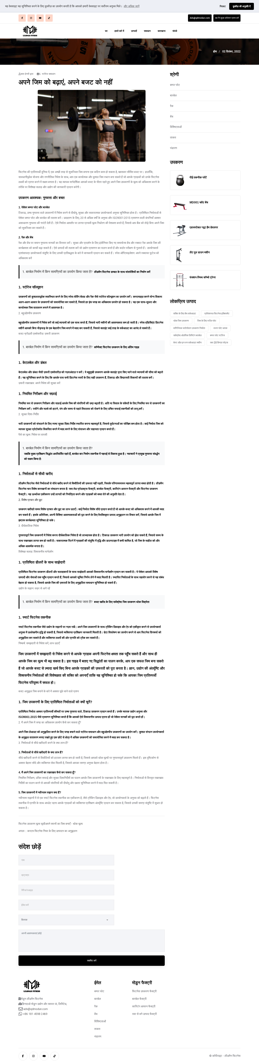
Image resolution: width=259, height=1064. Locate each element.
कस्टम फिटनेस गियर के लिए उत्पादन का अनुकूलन (52, 831)
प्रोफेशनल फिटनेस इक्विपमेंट (216, 313)
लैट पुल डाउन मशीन (200, 252)
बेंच (171, 116)
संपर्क (174, 31)
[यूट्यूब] (40, 18)
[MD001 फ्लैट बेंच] (180, 205)
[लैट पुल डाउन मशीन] (180, 255)
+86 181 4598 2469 (35, 1014)
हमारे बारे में (119, 31)
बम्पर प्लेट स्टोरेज (217, 335)
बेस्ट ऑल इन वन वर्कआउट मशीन (187, 342)
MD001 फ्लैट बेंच (199, 202)
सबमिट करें (91, 960)
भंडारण (173, 148)
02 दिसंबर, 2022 (231, 51)
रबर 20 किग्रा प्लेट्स (219, 342)
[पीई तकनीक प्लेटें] (180, 180)
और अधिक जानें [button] (131, 6)
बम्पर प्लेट (175, 85)
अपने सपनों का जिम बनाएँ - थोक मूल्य (64, 823)
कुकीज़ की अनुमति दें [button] (242, 6)
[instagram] (31, 18)
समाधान (147, 31)
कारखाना (161, 31)
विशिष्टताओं (176, 127)
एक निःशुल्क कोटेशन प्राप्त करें (227, 18)
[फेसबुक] (22, 18)
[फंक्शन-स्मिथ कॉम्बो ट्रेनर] (180, 280)
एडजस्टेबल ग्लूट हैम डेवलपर (204, 227)
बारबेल (173, 95)
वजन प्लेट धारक (220, 328)
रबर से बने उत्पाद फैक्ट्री (144, 1014)
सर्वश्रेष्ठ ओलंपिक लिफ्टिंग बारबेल (187, 335)
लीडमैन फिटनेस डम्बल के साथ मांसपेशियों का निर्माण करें (122, 272)
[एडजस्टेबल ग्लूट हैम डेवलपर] (180, 230)
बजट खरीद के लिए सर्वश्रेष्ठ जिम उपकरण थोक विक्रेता (121, 602)
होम (215, 51)
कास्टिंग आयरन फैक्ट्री (143, 1006)
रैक (171, 106)
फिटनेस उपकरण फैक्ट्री (144, 991)
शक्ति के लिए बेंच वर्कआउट (184, 313)
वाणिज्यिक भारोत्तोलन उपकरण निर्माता (189, 328)
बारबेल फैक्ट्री (139, 998)
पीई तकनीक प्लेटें (198, 177)
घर (106, 31)
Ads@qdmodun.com (200, 18)
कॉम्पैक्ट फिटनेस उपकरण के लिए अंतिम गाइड (116, 347)
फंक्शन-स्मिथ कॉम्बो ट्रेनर (203, 277)
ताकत (173, 137)
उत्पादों (134, 31)
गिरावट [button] (223, 6)
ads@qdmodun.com (35, 1009)
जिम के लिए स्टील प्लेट (206, 320)
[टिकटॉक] (49, 18)
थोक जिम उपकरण (181, 320)
